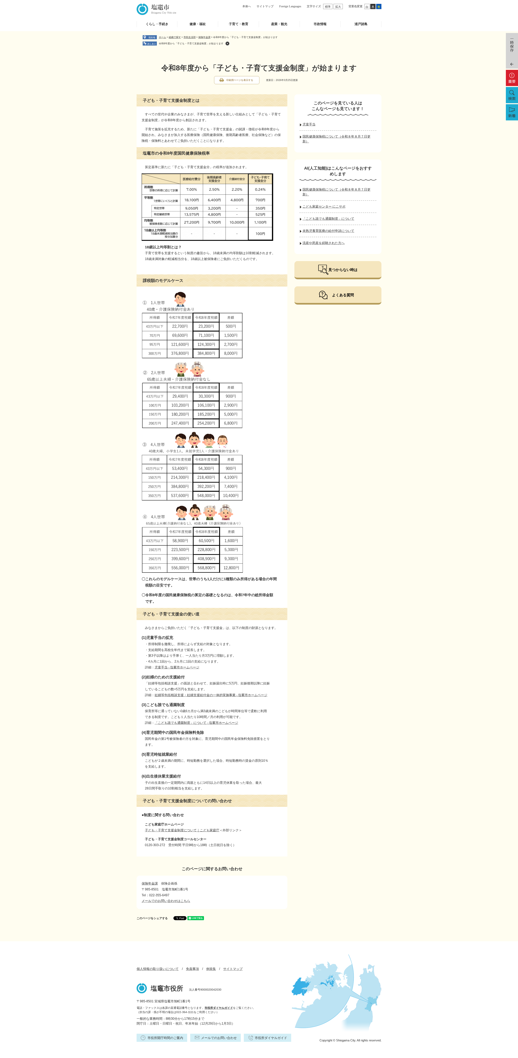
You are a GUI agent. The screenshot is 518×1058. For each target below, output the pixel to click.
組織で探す (175, 37)
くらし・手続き (157, 24)
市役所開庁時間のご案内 (165, 1038)
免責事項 (192, 969)
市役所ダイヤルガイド (219, 1007)
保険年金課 (204, 37)
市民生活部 (190, 37)
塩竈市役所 (167, 988)
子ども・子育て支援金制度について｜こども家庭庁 (182, 830)
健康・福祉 (198, 24)
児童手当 (309, 124)
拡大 (338, 6)
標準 (328, 6)
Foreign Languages (290, 6)
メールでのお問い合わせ (219, 1038)
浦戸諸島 (361, 24)
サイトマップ (265, 6)
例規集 (211, 969)
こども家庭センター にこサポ (324, 206)
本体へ (246, 6)
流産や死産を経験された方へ (324, 243)
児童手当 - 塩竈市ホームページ (177, 667)
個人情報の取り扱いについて (158, 969)
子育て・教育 (238, 24)
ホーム (162, 37)
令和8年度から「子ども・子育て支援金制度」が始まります (191, 43)
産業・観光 (279, 24)
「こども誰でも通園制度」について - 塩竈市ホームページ (196, 722)
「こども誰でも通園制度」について (328, 218)
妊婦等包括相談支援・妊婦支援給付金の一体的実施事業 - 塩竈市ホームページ (211, 695)
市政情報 (320, 24)
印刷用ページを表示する (239, 80)
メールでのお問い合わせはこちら (166, 901)
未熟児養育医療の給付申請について (328, 231)
